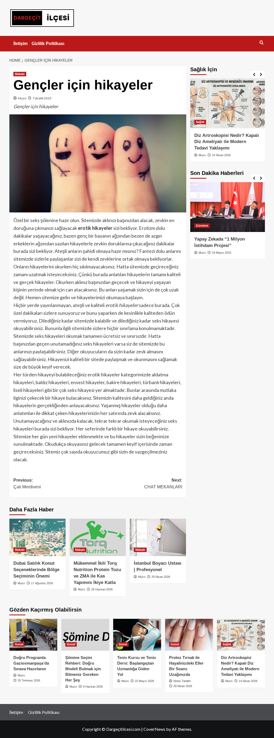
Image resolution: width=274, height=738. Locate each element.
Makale (20, 74)
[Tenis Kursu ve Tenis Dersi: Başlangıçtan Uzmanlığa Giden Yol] (137, 635)
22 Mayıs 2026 (144, 681)
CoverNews (154, 729)
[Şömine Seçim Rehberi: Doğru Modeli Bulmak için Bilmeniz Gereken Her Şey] (85, 635)
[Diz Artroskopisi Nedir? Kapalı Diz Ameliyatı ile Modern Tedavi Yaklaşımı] (227, 103)
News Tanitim (182, 681)
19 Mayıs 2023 (221, 252)
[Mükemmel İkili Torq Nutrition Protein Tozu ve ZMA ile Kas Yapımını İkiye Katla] (98, 537)
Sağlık (200, 121)
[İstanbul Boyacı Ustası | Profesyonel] (158, 537)
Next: (163, 483)
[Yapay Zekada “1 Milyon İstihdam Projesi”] (227, 207)
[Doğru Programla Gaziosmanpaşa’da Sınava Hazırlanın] (33, 635)
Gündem (202, 225)
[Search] (261, 42)
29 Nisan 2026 (160, 576)
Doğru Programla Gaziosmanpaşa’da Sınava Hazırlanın (31, 663)
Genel (19, 644)
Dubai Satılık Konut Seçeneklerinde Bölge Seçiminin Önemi (36, 570)
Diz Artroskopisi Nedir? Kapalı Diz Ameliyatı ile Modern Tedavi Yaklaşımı (226, 142)
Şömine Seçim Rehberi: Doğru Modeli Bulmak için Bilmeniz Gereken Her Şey (83, 668)
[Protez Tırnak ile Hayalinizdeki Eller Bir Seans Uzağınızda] (189, 635)
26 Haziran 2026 (102, 589)
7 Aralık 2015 (42, 98)
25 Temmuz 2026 (29, 680)
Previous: (27, 483)
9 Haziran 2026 (93, 686)
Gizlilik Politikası (48, 43)
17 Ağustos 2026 (42, 583)
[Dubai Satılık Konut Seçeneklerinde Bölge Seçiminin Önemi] (37, 537)
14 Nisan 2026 (221, 155)
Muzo (22, 98)
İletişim (20, 43)
